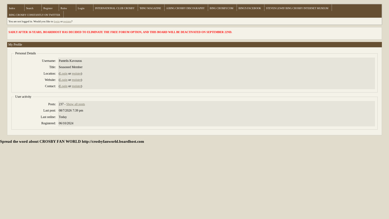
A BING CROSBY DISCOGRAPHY (185, 8)
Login (81, 8)
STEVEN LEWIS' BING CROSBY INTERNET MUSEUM (297, 8)
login (57, 21)
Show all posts (75, 104)
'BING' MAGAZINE (150, 8)
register (67, 21)
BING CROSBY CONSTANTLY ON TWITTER (34, 14)
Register (47, 8)
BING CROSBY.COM (221, 8)
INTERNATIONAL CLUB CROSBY (115, 8)
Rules (64, 8)
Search (29, 8)
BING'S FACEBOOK (249, 8)
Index (12, 8)
